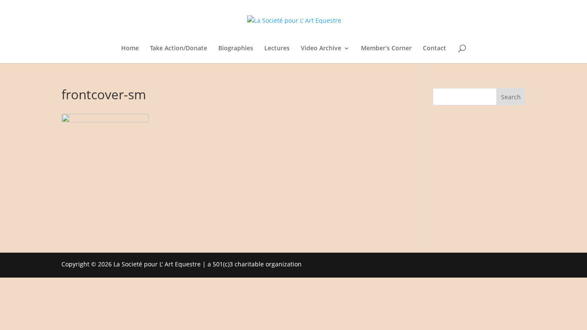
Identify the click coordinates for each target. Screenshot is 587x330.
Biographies (235, 48)
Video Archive (321, 48)
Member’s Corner (386, 48)
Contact (434, 48)
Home (130, 48)
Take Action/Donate (178, 48)
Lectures (277, 48)
